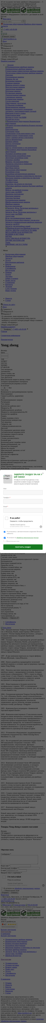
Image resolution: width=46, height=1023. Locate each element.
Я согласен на (23, 538)
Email (5, 507)
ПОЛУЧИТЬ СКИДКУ (23, 547)
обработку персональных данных (28, 538)
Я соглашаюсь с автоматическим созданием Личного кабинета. (24, 532)
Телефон (6, 498)
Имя (4, 489)
